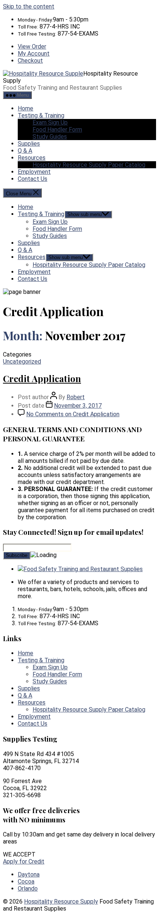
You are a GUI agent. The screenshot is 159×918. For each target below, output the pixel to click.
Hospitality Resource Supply (61, 901)
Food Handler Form (57, 129)
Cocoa (26, 881)
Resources (31, 157)
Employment (34, 171)
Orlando (28, 888)
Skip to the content (28, 6)
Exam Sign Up (50, 122)
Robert (76, 397)
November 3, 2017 (78, 405)
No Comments (72, 414)
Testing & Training (41, 115)
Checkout (30, 60)
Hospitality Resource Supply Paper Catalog (89, 164)
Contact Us (32, 178)
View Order (32, 46)
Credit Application (42, 378)
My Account (34, 53)
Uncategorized (22, 361)
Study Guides (50, 136)
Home (25, 108)
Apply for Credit (23, 861)
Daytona (29, 874)
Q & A (25, 150)
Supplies (29, 143)
